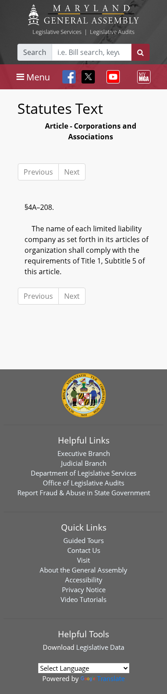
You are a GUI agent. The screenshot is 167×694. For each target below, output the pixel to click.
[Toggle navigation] (111, 77)
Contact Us (83, 550)
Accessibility (83, 579)
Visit (83, 560)
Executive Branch (83, 453)
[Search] (140, 52)
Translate (111, 678)
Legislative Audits (112, 32)
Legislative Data (100, 647)
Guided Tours (83, 540)
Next (72, 172)
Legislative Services (57, 32)
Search (34, 52)
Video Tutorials (83, 599)
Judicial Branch (83, 463)
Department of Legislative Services (83, 472)
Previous (38, 172)
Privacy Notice (84, 589)
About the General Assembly (83, 569)
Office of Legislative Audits (83, 482)
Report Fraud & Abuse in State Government (83, 492)
